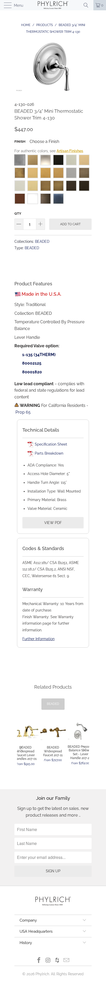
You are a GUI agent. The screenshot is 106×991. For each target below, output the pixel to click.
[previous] (22, 749)
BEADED (42, 241)
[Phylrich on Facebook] (39, 960)
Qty (17, 213)
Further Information (38, 639)
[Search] (87, 5)
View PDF (53, 523)
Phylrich (42, 974)
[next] (84, 749)
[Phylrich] (53, 5)
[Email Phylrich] (66, 960)
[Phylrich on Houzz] (57, 960)
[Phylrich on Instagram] (48, 960)
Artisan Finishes (70, 151)
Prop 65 (23, 412)
